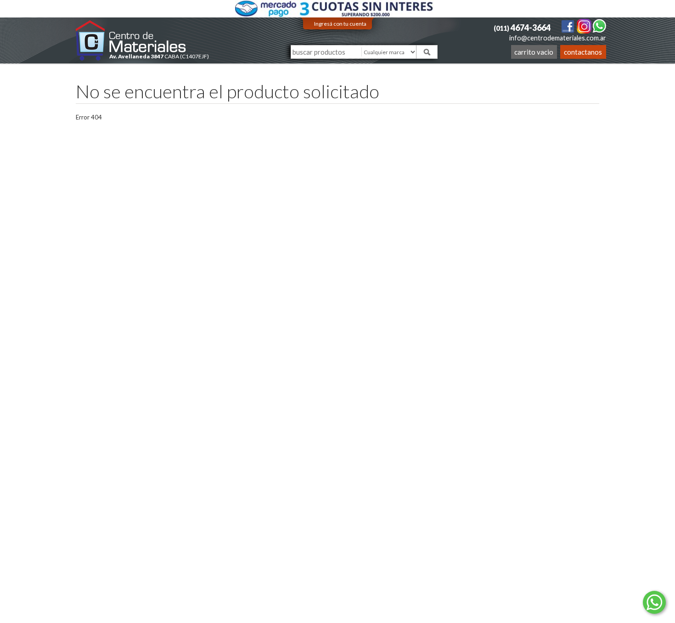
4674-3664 (522, 28)
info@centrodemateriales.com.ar (557, 38)
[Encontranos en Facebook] (568, 25)
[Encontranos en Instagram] (584, 25)
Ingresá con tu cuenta (340, 23)
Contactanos (583, 52)
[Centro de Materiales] (131, 40)
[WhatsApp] (599, 25)
